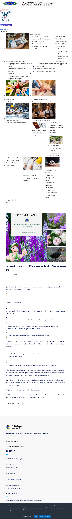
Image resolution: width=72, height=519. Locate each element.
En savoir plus (33, 510)
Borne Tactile (6, 25)
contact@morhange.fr (13, 479)
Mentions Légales (12, 441)
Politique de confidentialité (15, 446)
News (7, 275)
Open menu (4, 29)
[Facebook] (60, 280)
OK (36, 516)
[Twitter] (64, 280)
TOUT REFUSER (45, 516)
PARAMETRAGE (26, 516)
